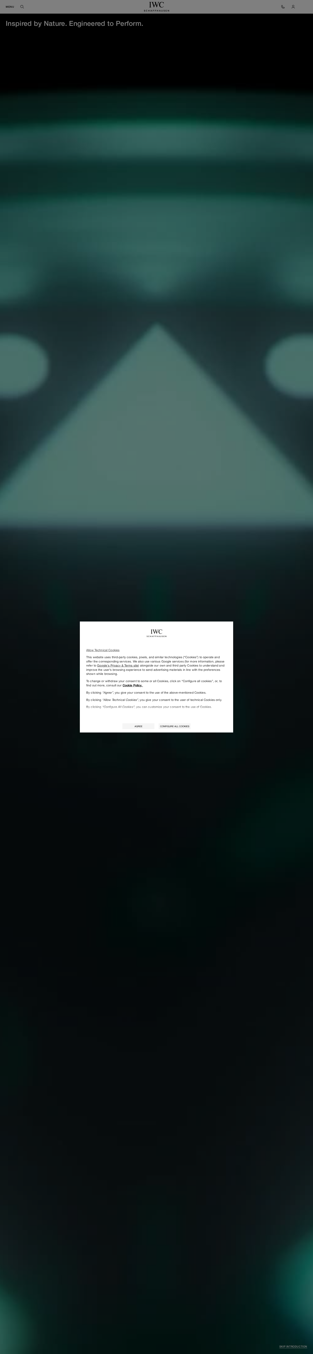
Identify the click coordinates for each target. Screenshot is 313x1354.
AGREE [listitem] (138, 726)
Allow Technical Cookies (102, 650)
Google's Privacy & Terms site (117, 665)
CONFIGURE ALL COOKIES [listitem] (174, 726)
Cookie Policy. (133, 685)
